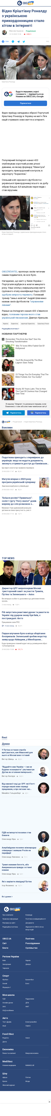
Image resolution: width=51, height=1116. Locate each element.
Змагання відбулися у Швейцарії (15, 486)
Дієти (4, 1042)
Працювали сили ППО (11, 622)
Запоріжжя (6, 964)
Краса (4, 1081)
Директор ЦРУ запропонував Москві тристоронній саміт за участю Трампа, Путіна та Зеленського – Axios (22, 591)
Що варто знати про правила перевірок (18, 468)
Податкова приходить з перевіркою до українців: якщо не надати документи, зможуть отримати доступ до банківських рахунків (25, 460)
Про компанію (7, 915)
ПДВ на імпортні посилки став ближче (16, 834)
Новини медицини (9, 1065)
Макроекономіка (32, 1053)
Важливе (7, 427)
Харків (28, 960)
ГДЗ (3, 999)
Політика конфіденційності (36, 919)
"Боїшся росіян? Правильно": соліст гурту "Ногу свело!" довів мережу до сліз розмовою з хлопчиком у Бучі (19, 501)
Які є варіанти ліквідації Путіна (17, 881)
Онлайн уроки (7, 1003)
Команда (29, 915)
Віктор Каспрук (8, 776)
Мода (28, 1081)
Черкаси (5, 968)
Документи (30, 923)
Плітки (28, 1077)
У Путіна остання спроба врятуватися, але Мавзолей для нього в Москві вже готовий (17, 752)
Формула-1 (6, 987)
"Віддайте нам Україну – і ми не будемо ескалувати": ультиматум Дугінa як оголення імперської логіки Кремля (18, 770)
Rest (4, 737)
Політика (30, 939)
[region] (25, 139)
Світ (4, 943)
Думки (6, 743)
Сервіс (28, 1026)
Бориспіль (14, 324)
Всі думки (6, 896)
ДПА (27, 1003)
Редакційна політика (10, 329)
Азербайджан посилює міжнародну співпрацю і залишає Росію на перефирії (19, 850)
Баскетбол (30, 980)
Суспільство (32, 948)
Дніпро (28, 964)
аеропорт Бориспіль (28, 324)
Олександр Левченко (11, 857)
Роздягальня (31, 31)
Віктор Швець (8, 759)
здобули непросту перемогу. (17, 294)
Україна (5, 324)
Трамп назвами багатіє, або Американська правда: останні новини (17, 867)
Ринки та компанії (9, 1053)
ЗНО (4, 1006)
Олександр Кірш (9, 839)
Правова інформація (10, 919)
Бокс (27, 983)
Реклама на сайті (8, 923)
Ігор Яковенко (8, 885)
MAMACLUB (30, 1065)
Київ (4, 960)
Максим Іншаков (16, 31)
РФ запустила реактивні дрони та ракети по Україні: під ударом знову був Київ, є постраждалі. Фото (25, 615)
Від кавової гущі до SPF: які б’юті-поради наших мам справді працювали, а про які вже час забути (18, 787)
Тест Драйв (6, 1022)
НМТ (27, 1006)
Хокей (4, 983)
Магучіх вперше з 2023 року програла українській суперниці (18, 480)
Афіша (4, 1077)
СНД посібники (8, 1010)
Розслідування (33, 943)
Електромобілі (31, 1022)
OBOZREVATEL (10, 271)
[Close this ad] (49, 1102)
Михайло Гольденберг (11, 793)
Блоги (5, 948)
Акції (4, 1026)
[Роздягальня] (6, 423)
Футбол (5, 980)
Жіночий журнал (8, 1085)
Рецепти (5, 1038)
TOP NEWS (8, 558)
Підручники (30, 999)
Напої (28, 1038)
